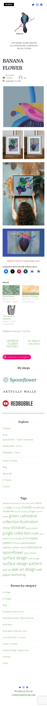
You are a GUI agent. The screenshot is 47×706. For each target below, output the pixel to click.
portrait (12, 539)
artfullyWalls (14, 503)
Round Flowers (9, 296)
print (26, 538)
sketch (23, 547)
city (4, 508)
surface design (15, 557)
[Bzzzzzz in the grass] (30, 290)
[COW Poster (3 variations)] (11, 310)
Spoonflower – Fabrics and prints (18, 439)
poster (19, 538)
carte (32, 503)
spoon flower (30, 553)
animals (6, 503)
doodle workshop (22, 511)
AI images (7, 598)
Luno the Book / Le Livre (14, 637)
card (27, 503)
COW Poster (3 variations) (8, 317)
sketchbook (34, 547)
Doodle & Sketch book (13, 611)
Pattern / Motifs (10, 460)
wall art (7, 570)
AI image (7, 592)
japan (28, 528)
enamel (39, 511)
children (38, 503)
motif (34, 533)
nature (41, 534)
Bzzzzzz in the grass (30, 296)
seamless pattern (11, 547)
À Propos (7, 480)
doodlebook (38, 507)
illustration (10, 75)
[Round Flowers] (11, 290)
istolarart (18, 527)
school (16, 543)
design (18, 508)
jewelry (35, 528)
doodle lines (8, 511)
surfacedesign (33, 558)
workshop (18, 574)
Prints (5, 663)
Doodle (27, 507)
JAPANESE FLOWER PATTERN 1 (12, 343)
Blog (5, 467)
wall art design (24, 569)
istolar (6, 528)
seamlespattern (28, 543)
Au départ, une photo (34, 342)
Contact (6, 486)
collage (8, 507)
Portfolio (9, 78)
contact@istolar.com (23, 695)
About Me (7, 473)
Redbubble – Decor (11, 452)
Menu (9, 4)
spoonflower (13, 552)
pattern (6, 538)
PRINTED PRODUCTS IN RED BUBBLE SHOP (23, 261)
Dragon (32, 511)
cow (14, 508)
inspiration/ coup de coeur (15, 630)
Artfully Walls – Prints (12, 446)
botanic (22, 503)
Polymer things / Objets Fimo (16, 650)
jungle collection (17, 533)
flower (5, 516)
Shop (5, 434)
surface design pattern (22, 563)
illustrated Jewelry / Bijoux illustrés (18, 618)
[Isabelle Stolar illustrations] (24, 40)
